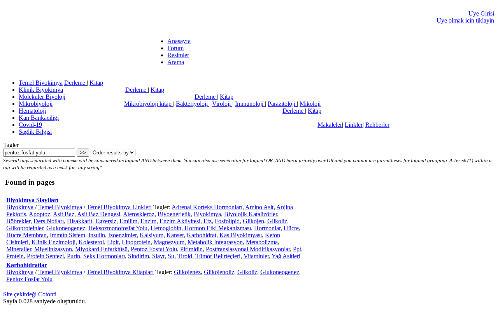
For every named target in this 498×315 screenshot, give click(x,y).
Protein (15, 256)
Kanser (175, 235)
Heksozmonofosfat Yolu (117, 228)
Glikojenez (187, 272)
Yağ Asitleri (286, 256)
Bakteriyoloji (192, 103)
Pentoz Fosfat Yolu (154, 249)
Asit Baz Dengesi (98, 214)
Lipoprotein (136, 242)
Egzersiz (105, 221)
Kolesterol (91, 242)
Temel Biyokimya (41, 82)
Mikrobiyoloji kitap (148, 103)
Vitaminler (256, 256)
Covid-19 (30, 124)
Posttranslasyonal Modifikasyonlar (248, 249)
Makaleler (329, 124)
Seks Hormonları (104, 256)
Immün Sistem (67, 235)
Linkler (354, 124)
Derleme (75, 82)
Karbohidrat (201, 235)
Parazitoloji (282, 103)
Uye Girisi (481, 13)
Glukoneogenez (65, 228)
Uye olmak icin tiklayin (465, 20)
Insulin (96, 235)
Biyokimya (19, 207)
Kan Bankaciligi (39, 117)
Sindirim (138, 256)
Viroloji (222, 103)
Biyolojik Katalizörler (250, 214)
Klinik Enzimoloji (53, 242)
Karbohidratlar (26, 265)
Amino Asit (259, 207)
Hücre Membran (26, 235)
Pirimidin (191, 249)
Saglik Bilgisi (35, 131)
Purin (73, 256)
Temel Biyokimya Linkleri (119, 207)
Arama (175, 62)
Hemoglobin (166, 228)
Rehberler (377, 124)
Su (171, 256)
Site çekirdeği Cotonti (29, 294)
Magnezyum (169, 242)
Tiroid (184, 256)
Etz (207, 221)
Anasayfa (179, 41)
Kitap (96, 82)
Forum (175, 48)
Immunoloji (250, 103)
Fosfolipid (227, 221)
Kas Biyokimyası (240, 235)
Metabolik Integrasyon (215, 242)
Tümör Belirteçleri (217, 256)
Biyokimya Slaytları (32, 200)
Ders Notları (48, 221)
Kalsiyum (151, 235)
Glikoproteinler (24, 228)
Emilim (128, 221)
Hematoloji (32, 110)
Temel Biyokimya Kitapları (120, 272)
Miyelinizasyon (53, 249)
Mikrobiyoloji (36, 103)
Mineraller (18, 249)
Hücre (291, 228)
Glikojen (253, 221)
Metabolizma (262, 242)
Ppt (297, 249)
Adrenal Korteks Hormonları (207, 207)
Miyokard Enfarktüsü (101, 249)
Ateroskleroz (138, 214)
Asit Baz (63, 214)
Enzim (148, 221)
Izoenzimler (122, 235)
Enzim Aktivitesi (180, 221)
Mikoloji (310, 103)
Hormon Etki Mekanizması (217, 228)
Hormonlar (267, 228)
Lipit (113, 242)
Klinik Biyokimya (41, 89)
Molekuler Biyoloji (42, 96)
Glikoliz (277, 221)
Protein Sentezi (45, 256)
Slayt (158, 256)
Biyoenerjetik (174, 214)
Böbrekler (18, 221)
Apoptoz (39, 214)
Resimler (178, 55)
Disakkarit (79, 221)
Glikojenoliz (219, 272)
